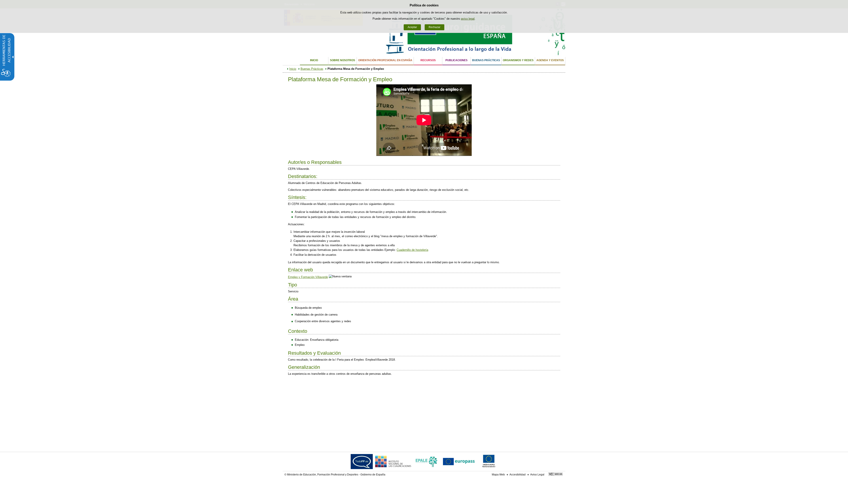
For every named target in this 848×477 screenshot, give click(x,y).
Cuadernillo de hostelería (412, 250)
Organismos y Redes (518, 60)
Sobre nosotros (342, 60)
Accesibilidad (517, 474)
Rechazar (434, 27)
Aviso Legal (537, 474)
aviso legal (468, 18)
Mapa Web (498, 474)
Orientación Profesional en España (385, 60)
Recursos (428, 60)
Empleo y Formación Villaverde (308, 277)
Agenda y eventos (550, 60)
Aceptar (412, 27)
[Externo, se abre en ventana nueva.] (361, 462)
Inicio (314, 60)
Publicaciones (456, 60)
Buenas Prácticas (486, 60)
